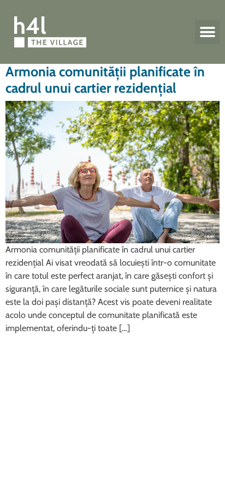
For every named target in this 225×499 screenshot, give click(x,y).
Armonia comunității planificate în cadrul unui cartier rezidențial (105, 79)
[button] (207, 32)
